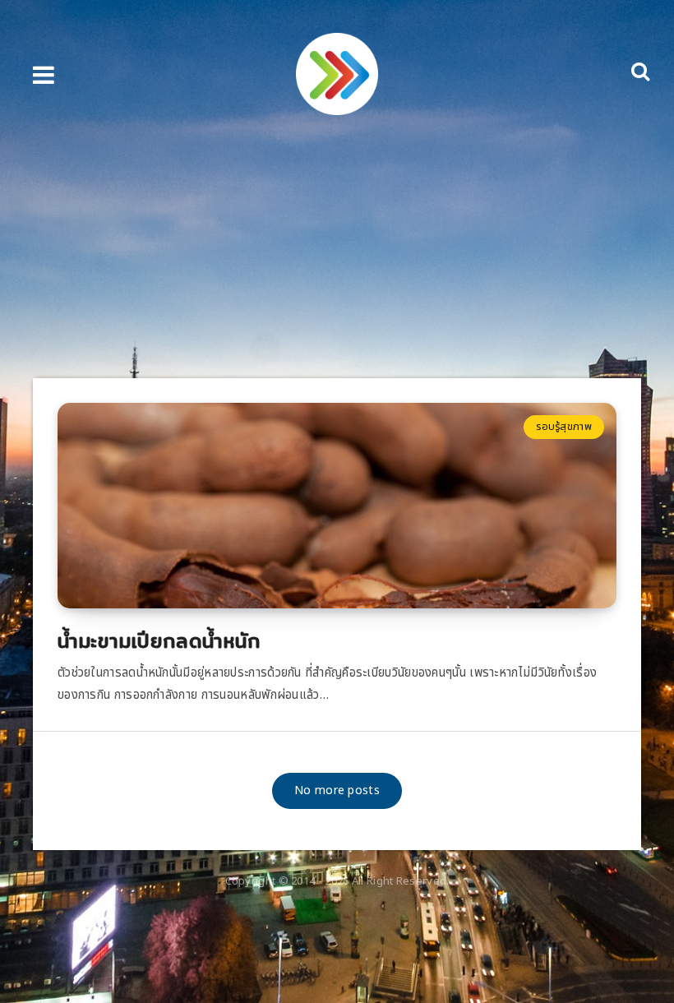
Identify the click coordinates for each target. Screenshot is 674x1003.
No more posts (337, 790)
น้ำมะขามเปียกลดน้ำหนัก (159, 640)
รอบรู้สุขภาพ (564, 426)
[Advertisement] (337, 255)
